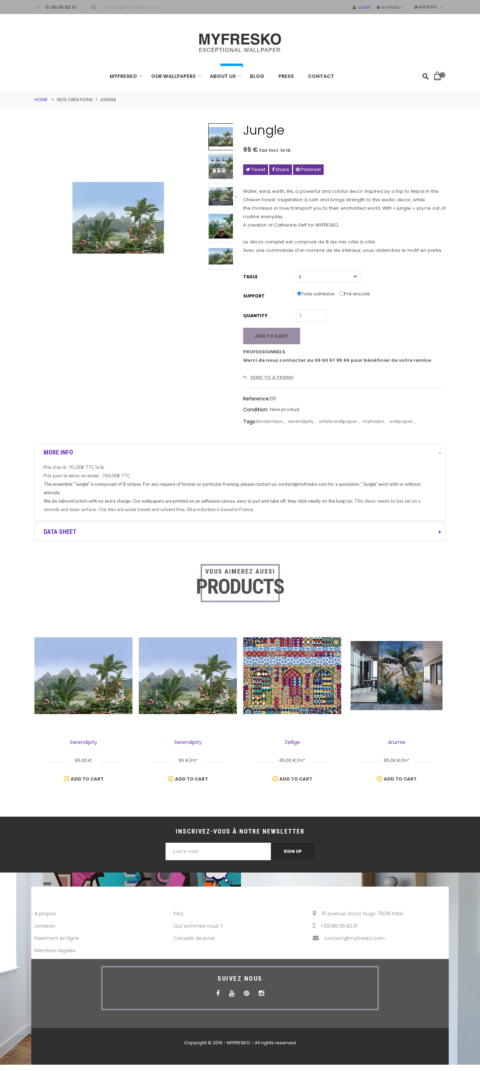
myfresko (374, 421)
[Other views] (208, 197)
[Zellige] (292, 675)
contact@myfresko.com (129, 7)
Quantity (255, 316)
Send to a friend (271, 377)
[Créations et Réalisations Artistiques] (240, 37)
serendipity (301, 421)
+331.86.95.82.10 (339, 925)
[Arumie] (397, 675)
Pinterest (310, 169)
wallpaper (401, 421)
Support (254, 296)
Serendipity (83, 742)
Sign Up (293, 851)
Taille (251, 277)
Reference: (256, 398)
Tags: (249, 421)
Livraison (44, 925)
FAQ (178, 913)
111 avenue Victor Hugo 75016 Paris (362, 913)
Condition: (255, 409)
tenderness (270, 421)
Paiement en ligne (56, 938)
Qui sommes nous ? (198, 925)
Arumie (397, 742)
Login (363, 7)
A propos (45, 913)
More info (58, 452)
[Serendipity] (83, 675)
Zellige (292, 742)
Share (281, 169)
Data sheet (60, 531)
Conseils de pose (194, 938)
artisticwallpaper (338, 421)
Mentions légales (55, 950)
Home (41, 99)
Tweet (257, 169)
